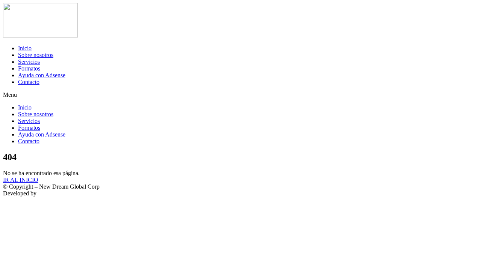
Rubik (45, 193)
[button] (240, 95)
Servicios (29, 61)
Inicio (25, 48)
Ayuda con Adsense (41, 75)
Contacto (28, 82)
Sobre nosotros (35, 55)
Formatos (29, 68)
